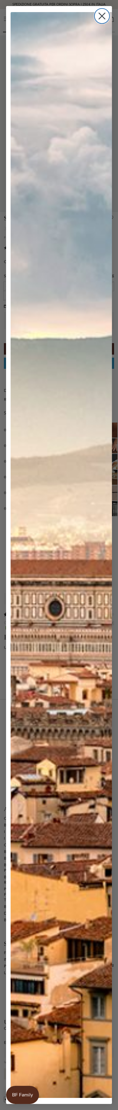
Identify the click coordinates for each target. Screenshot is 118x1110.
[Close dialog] (102, 16)
